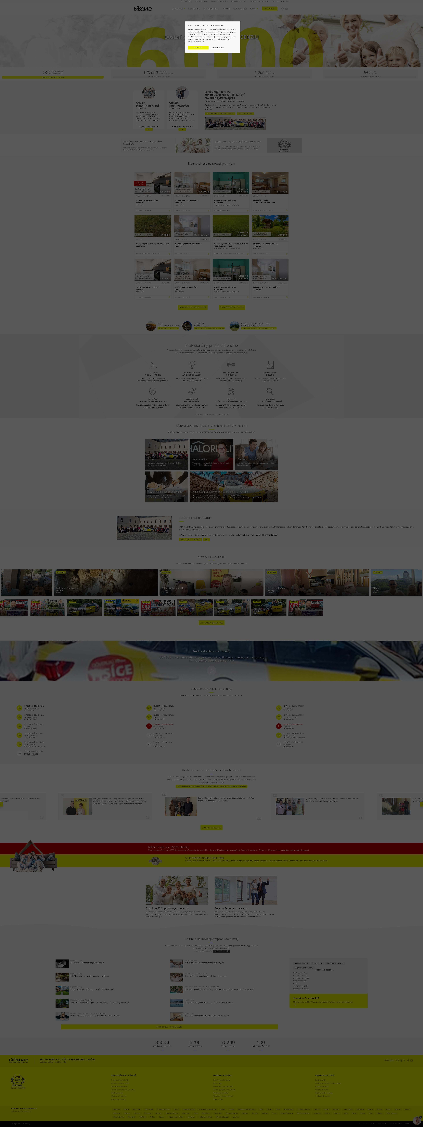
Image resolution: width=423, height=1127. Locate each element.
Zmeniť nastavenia (217, 48)
